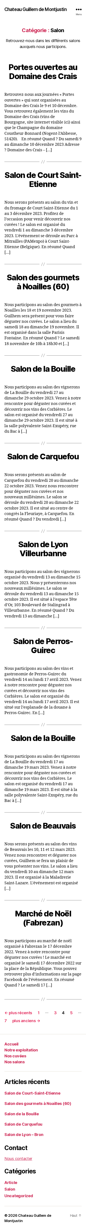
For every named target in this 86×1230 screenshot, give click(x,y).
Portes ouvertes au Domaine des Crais (43, 71)
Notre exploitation (21, 1050)
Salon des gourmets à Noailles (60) (43, 282)
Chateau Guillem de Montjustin (35, 9)
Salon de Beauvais (43, 826)
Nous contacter (18, 1158)
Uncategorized (18, 1195)
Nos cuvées (15, 1056)
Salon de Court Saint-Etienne (43, 179)
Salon (9, 1189)
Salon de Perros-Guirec (43, 645)
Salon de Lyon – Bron (23, 1134)
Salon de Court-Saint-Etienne (32, 1093)
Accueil (11, 1044)
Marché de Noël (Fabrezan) (43, 918)
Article (10, 1182)
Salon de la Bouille (43, 369)
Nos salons (14, 1062)
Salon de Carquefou (43, 456)
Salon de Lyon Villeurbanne (43, 548)
